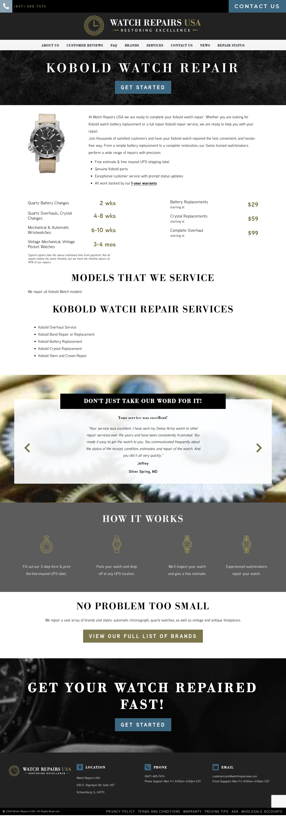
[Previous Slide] (24, 437)
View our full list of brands (143, 622)
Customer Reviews (85, 45)
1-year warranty (144, 183)
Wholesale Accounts (261, 798)
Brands (132, 45)
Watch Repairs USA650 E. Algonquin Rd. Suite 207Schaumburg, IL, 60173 (96, 771)
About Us (50, 45)
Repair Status (231, 45)
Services (155, 45)
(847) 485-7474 (155, 762)
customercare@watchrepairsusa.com (235, 762)
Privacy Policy (120, 798)
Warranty (192, 798)
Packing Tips (217, 798)
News (205, 45)
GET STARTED (143, 87)
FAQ (114, 45)
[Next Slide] (261, 437)
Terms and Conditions (159, 798)
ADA (235, 798)
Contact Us (182, 45)
